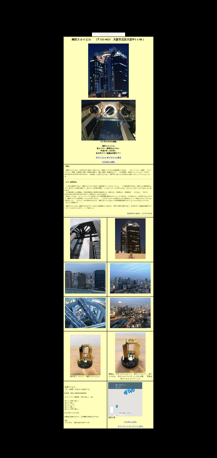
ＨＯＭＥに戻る (108, 162)
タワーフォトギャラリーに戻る (108, 157)
